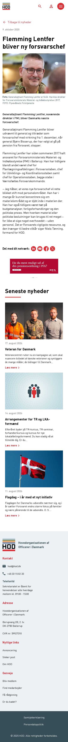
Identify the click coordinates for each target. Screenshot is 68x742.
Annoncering (10, 650)
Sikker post (9, 657)
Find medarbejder (12, 687)
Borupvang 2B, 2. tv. (14, 622)
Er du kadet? (10, 701)
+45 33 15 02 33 (15, 573)
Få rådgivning (10, 694)
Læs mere (11, 367)
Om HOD (7, 664)
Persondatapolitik (34, 724)
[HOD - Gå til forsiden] (10, 6)
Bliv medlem (9, 681)
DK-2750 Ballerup (12, 625)
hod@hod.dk (14, 566)
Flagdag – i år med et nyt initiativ (28, 497)
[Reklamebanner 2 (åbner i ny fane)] (34, 266)
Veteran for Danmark (20, 349)
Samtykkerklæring (34, 717)
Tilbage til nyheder (19, 22)
